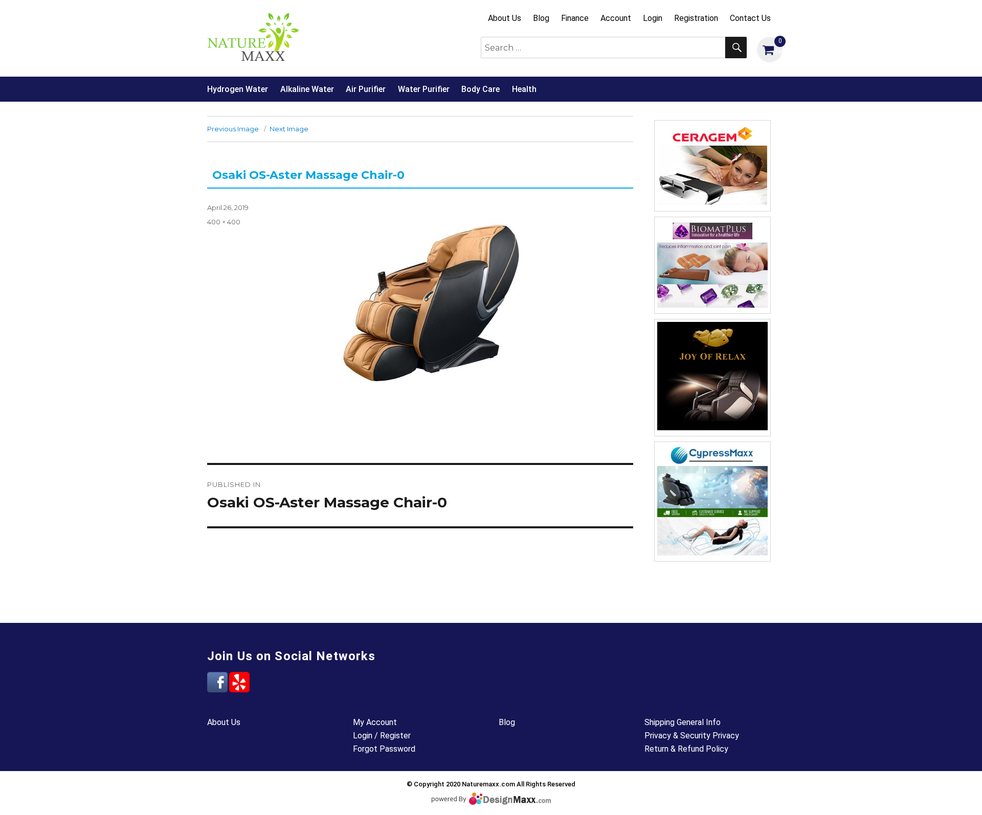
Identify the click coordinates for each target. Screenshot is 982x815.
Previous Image (233, 129)
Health (524, 89)
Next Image (289, 129)
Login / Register (382, 735)
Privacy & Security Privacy (691, 735)
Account (615, 18)
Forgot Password (384, 749)
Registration (696, 18)
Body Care (480, 89)
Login (652, 18)
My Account (375, 722)
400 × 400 (223, 222)
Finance (575, 18)
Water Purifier (424, 89)
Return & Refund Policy (686, 749)
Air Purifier (366, 89)
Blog (541, 18)
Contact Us (750, 18)
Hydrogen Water (237, 89)
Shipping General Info (682, 722)
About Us (504, 18)
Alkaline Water (307, 89)
